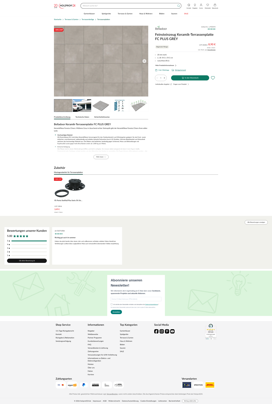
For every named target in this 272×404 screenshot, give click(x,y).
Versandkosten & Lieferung (98, 348)
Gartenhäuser (89, 14)
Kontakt (59, 334)
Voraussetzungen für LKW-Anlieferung (102, 355)
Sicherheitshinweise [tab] (102, 117)
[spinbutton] (160, 78)
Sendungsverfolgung (63, 341)
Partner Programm (95, 338)
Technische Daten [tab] (82, 117)
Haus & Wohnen (146, 14)
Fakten (90, 371)
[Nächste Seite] (144, 61)
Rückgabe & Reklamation (65, 338)
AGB (104, 401)
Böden (161, 14)
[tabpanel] (101, 140)
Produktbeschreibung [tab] (62, 117)
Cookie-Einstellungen (148, 401)
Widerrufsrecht (114, 401)
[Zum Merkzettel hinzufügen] (213, 77)
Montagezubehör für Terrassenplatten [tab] (68, 172)
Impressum (97, 401)
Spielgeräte (106, 14)
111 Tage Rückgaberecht (65, 331)
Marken (91, 364)
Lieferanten (162, 401)
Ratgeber (91, 331)
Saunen (174, 14)
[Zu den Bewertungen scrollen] (212, 29)
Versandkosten (211, 49)
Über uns (91, 368)
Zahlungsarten (93, 351)
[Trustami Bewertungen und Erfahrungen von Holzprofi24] (210, 332)
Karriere (91, 374)
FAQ (89, 344)
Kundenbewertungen (96, 341)
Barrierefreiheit (174, 401)
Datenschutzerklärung (130, 401)
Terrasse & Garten (125, 14)
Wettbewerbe (93, 334)
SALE (186, 14)
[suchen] (178, 5)
